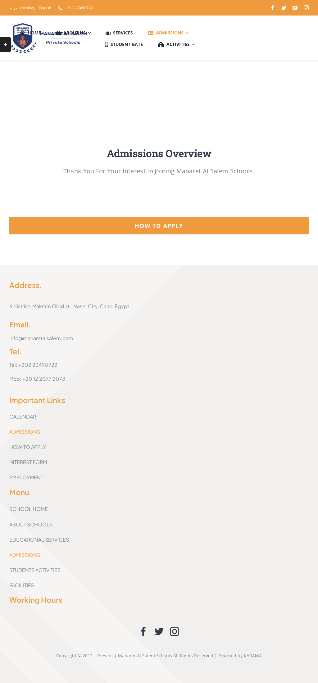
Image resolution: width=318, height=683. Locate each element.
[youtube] (295, 7)
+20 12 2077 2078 (43, 378)
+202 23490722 (37, 364)
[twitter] (283, 7)
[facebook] (272, 7)
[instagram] (306, 7)
